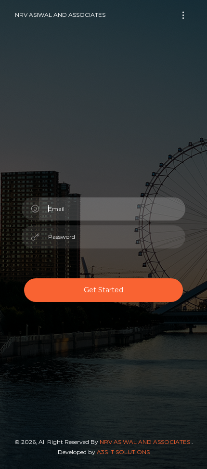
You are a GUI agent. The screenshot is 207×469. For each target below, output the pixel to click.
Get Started (103, 290)
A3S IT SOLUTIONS (123, 452)
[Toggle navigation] (183, 15)
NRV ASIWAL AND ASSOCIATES (60, 14)
